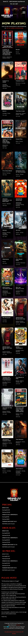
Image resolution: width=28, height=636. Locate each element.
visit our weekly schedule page (14, 28)
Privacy (18, 625)
